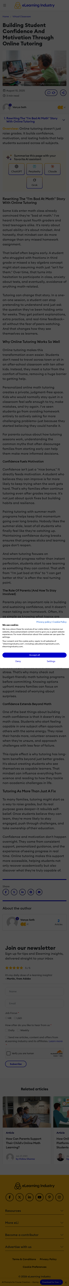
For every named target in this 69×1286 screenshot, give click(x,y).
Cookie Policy (60, 621)
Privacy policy (43, 621)
